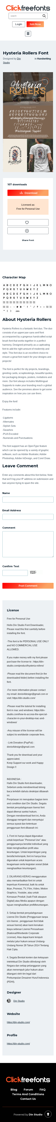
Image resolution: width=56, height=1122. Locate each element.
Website (13, 1014)
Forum (28, 1089)
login (18, 24)
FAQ (43, 1089)
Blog (14, 1089)
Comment (8, 527)
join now (35, 24)
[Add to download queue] (28, 222)
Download (30, 193)
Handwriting (44, 58)
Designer (14, 992)
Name (6, 493)
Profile (12, 1035)
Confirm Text (10, 566)
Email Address (11, 510)
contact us (28, 1099)
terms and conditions (28, 1094)
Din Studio (19, 1001)
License (13, 610)
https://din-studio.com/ (18, 1022)
